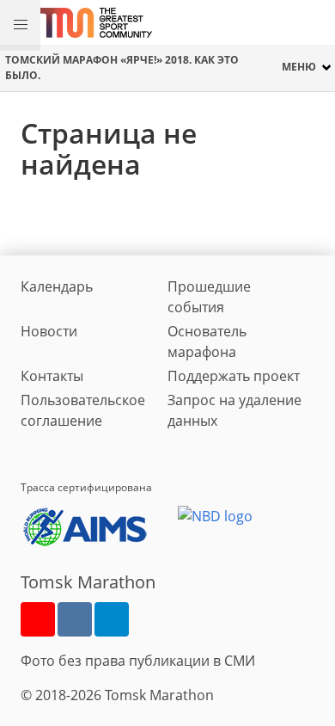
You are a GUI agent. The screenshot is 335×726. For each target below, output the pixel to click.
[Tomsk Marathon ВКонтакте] (75, 619)
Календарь (57, 286)
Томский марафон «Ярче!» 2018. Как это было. (122, 67)
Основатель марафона (207, 341)
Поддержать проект (234, 375)
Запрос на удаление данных (235, 410)
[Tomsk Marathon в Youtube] (38, 619)
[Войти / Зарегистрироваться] (313, 22)
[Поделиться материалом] (111, 619)
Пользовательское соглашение (83, 410)
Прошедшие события (209, 297)
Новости (49, 331)
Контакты (52, 375)
